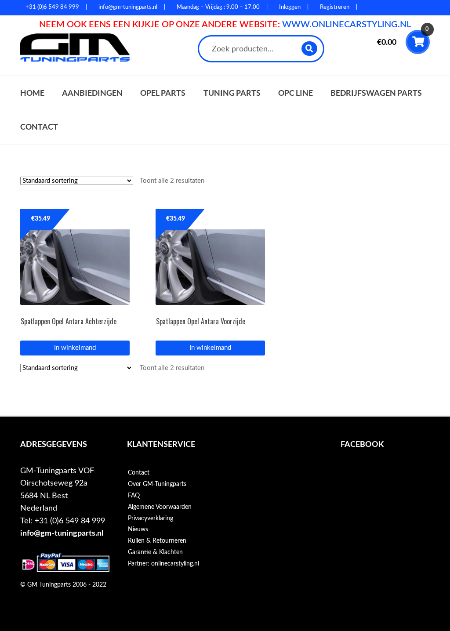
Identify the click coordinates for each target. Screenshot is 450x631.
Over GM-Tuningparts (157, 484)
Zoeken (309, 48)
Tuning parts (232, 93)
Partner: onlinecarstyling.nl (163, 564)
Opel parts (162, 93)
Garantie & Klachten (155, 552)
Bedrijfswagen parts (376, 93)
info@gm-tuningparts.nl (61, 533)
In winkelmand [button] (75, 348)
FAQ (134, 496)
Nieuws (138, 529)
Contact (39, 126)
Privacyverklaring (150, 518)
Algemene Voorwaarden (160, 507)
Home (32, 93)
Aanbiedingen (92, 93)
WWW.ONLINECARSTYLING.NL (346, 24)
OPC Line (295, 93)
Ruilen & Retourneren (157, 541)
